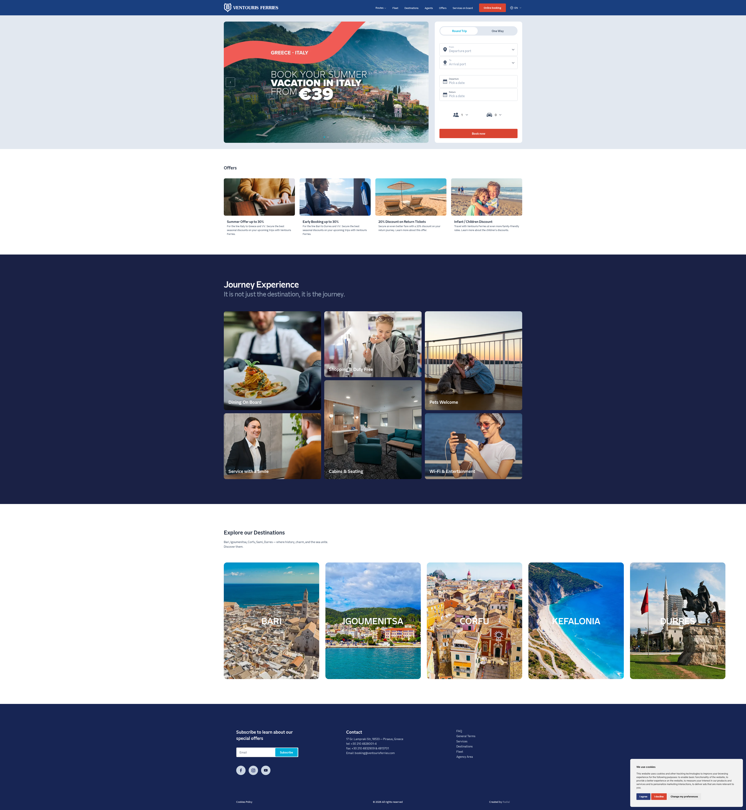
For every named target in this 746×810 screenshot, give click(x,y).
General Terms (465, 736)
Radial (506, 801)
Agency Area (464, 757)
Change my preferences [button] (684, 796)
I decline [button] (659, 796)
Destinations (411, 8)
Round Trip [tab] (459, 31)
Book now (478, 133)
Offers (442, 8)
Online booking (492, 7)
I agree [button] (643, 796)
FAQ (459, 731)
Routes (379, 7)
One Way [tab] (498, 31)
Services (461, 741)
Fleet (395, 8)
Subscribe (286, 752)
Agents (429, 8)
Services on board (463, 8)
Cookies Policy (244, 801)
